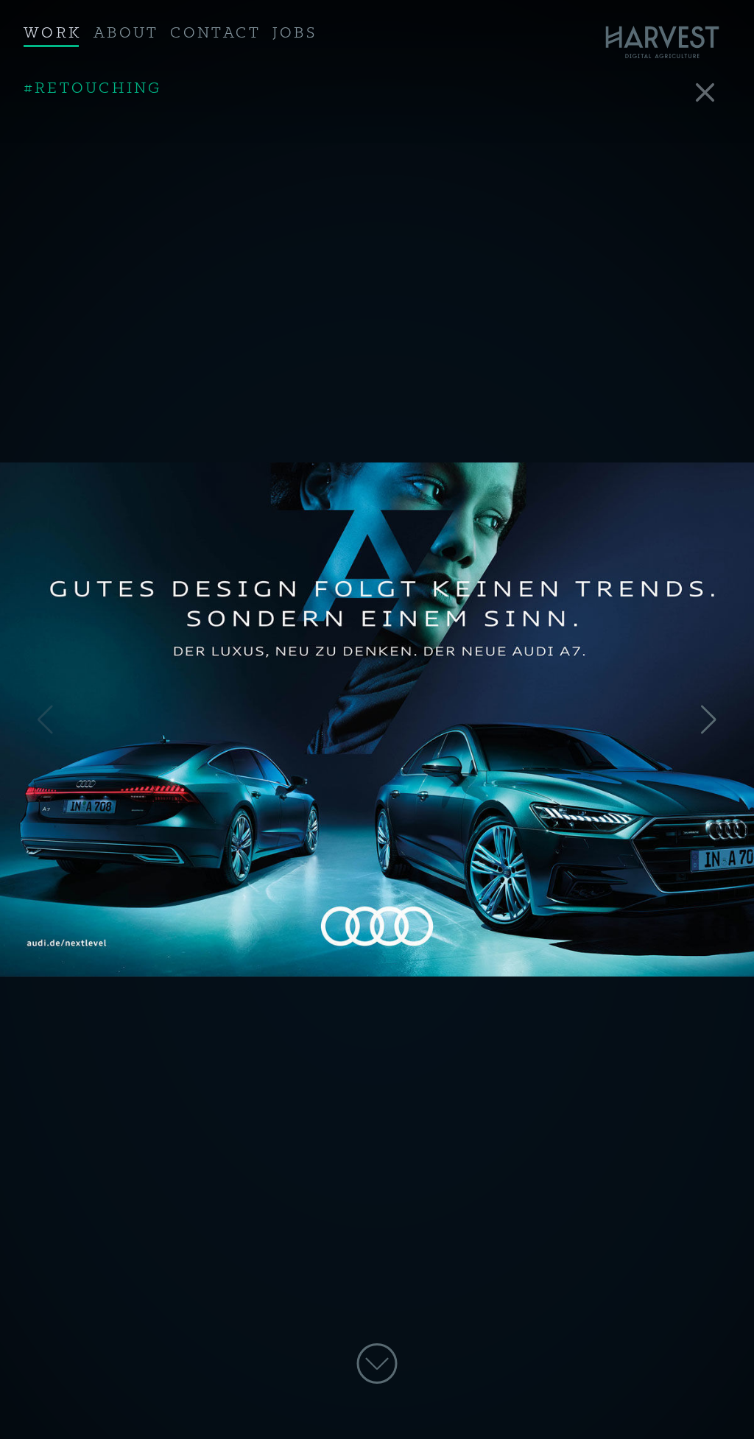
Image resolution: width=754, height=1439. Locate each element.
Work (53, 33)
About (126, 33)
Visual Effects (99, 86)
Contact (215, 33)
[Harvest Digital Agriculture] (667, 42)
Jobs (294, 33)
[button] (709, 719)
